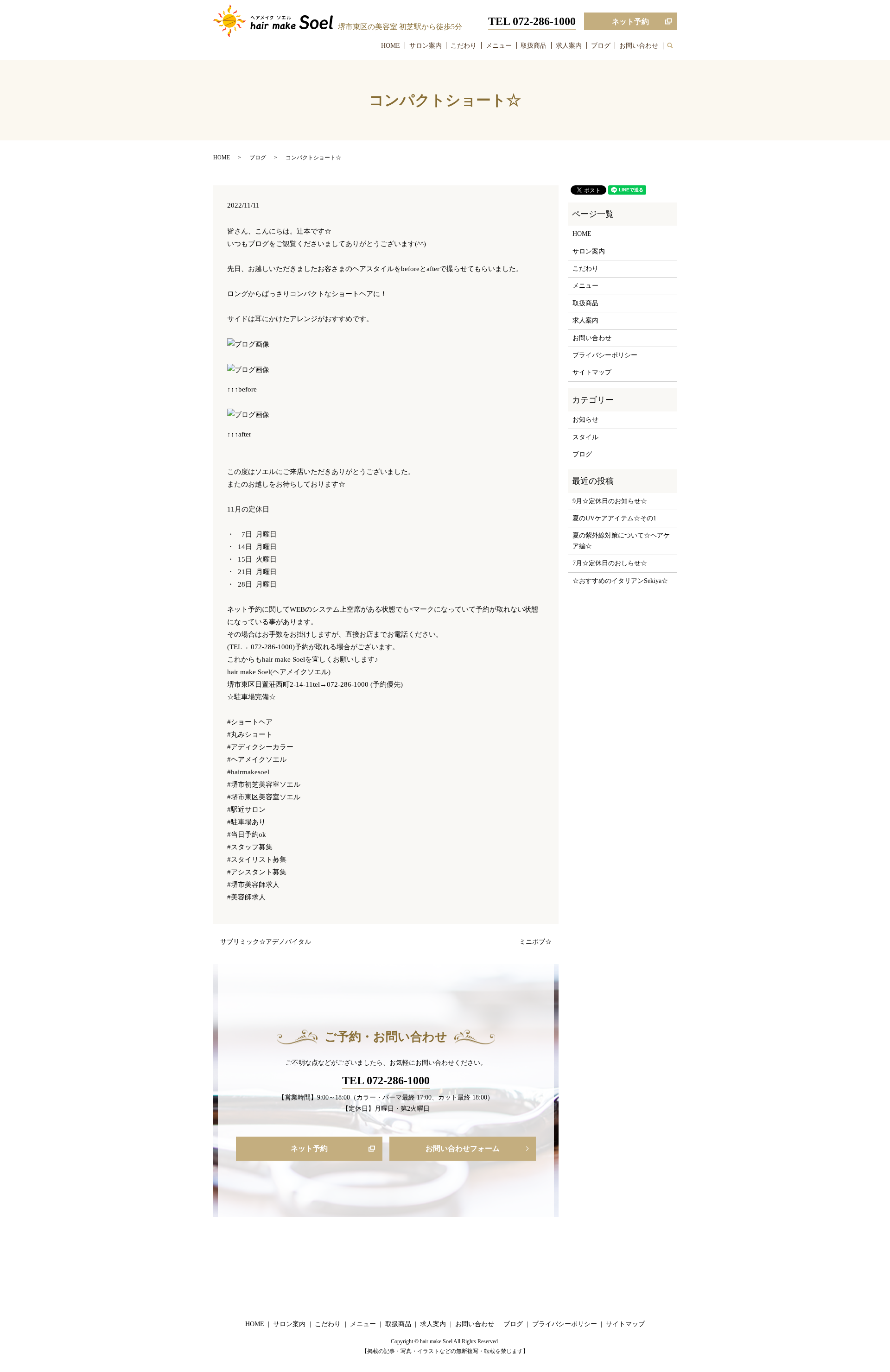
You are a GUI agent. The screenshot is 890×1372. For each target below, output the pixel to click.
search (674, 46)
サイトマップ (591, 372)
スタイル (585, 437)
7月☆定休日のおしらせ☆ (609, 563)
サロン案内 (425, 45)
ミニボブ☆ (535, 941)
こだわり (464, 45)
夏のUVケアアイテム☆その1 (614, 518)
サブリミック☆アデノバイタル (265, 941)
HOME (390, 45)
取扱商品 (534, 45)
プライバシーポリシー (604, 355)
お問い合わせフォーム (463, 1148)
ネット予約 (630, 21)
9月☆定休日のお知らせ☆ (609, 501)
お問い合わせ (638, 45)
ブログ (600, 45)
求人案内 (569, 45)
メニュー (499, 45)
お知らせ (585, 419)
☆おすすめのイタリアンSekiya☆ (620, 580)
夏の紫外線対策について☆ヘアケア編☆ (621, 540)
